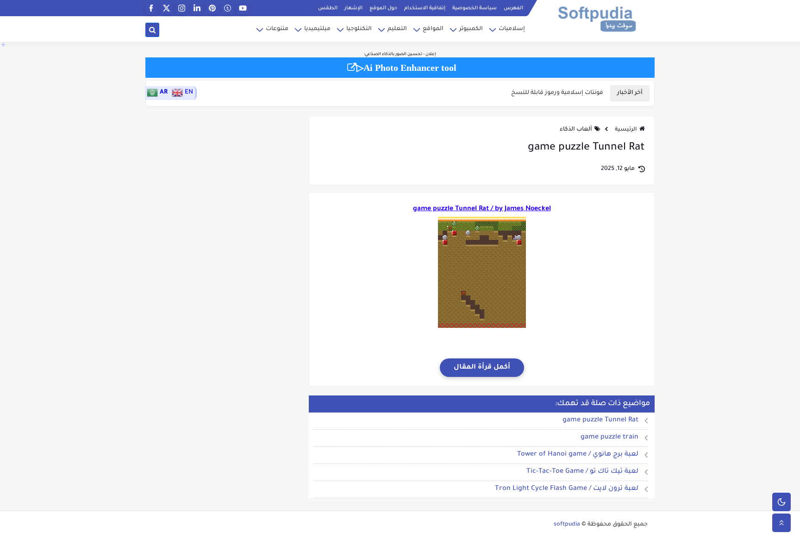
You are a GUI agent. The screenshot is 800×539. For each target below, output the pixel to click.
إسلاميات (512, 29)
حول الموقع (383, 8)
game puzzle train (609, 437)
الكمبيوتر (471, 29)
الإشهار (353, 8)
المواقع (433, 29)
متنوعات (277, 29)
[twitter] (166, 8)
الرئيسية (626, 130)
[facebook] (151, 8)
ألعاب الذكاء (576, 129)
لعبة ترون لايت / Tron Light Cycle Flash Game (566, 489)
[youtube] (243, 8)
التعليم (397, 29)
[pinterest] (212, 8)
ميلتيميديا (317, 29)
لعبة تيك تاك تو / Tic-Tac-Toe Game (582, 472)
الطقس (328, 8)
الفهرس (513, 8)
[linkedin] (197, 8)
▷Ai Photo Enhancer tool (406, 68)
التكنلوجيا (359, 29)
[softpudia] (597, 18)
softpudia (567, 524)
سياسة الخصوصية (474, 8)
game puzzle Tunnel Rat (600, 420)
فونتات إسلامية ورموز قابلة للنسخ (557, 93)
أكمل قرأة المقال (482, 367)
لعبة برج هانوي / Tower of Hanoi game (577, 454)
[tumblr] (227, 8)
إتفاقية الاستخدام (424, 8)
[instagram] (182, 8)
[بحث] (152, 30)
